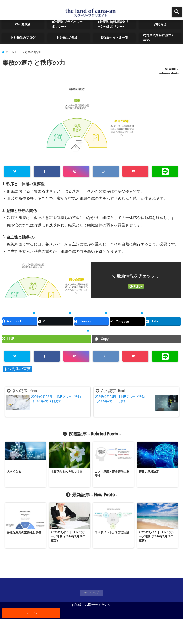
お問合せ (160, 24)
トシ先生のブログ (22, 37)
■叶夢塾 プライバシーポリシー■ (67, 24)
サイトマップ (91, 592)
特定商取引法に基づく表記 (158, 37)
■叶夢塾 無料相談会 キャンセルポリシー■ (113, 24)
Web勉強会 (23, 24)
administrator (170, 73)
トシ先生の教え (68, 37)
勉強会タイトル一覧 (114, 37)
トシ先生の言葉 (17, 369)
